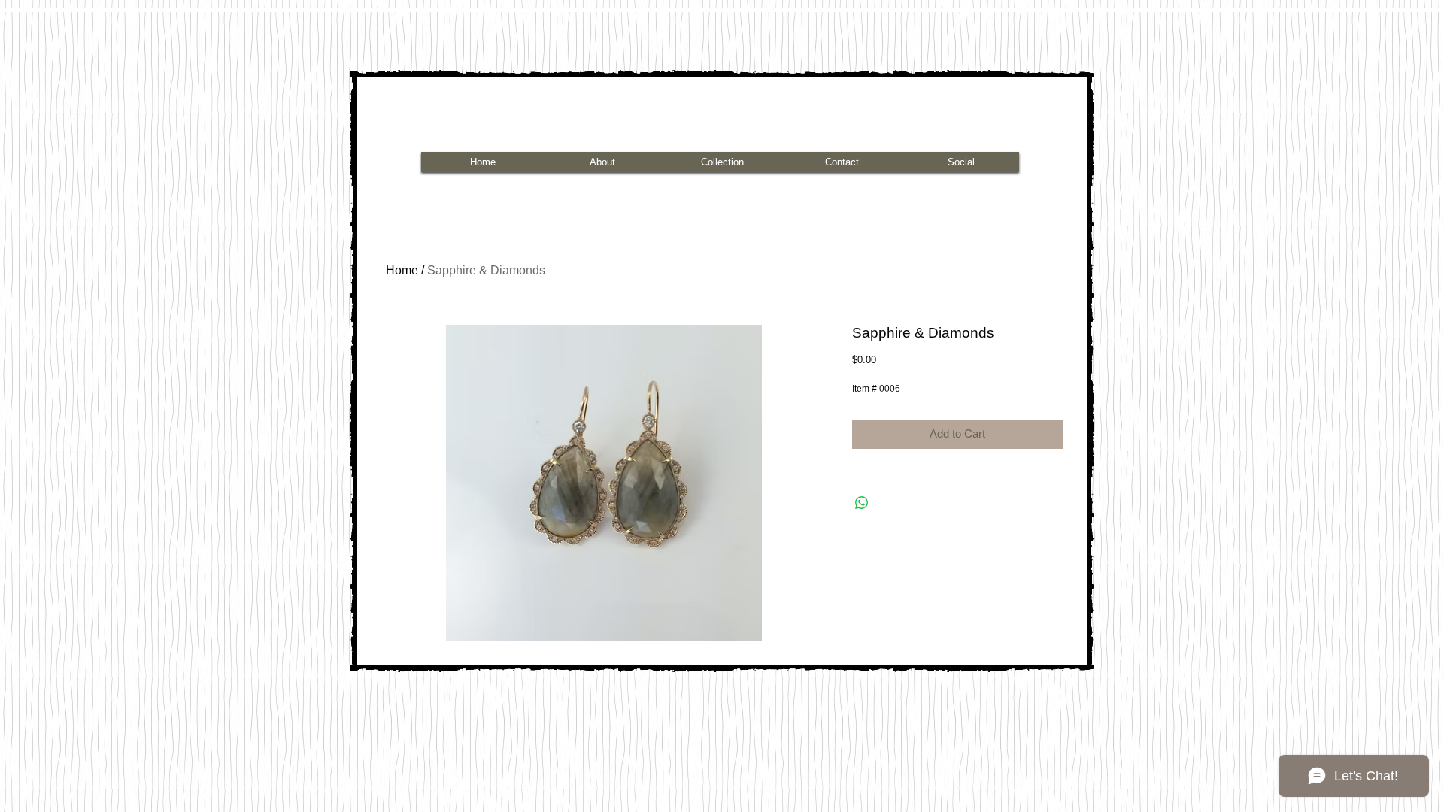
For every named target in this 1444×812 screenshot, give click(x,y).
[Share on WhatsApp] (862, 503)
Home (402, 270)
